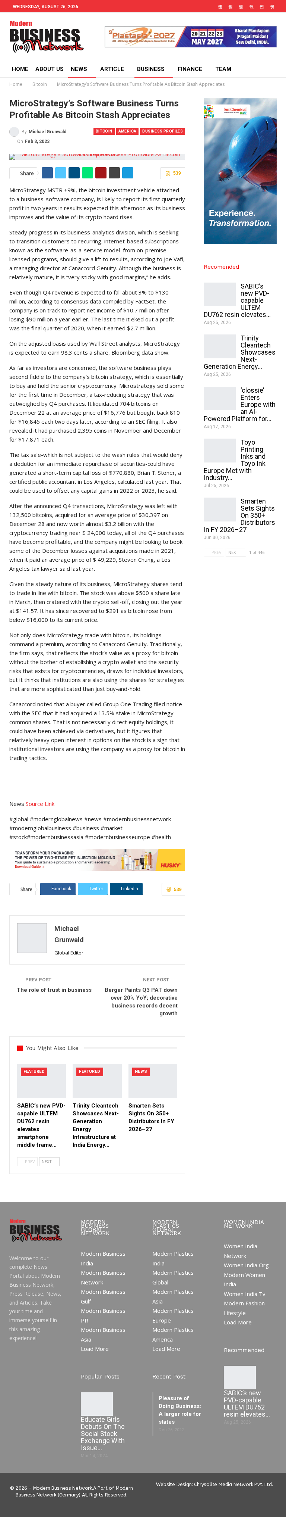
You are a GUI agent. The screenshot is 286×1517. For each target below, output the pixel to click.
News (141, 1071)
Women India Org (246, 1265)
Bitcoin (104, 131)
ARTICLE (112, 69)
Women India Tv (245, 1294)
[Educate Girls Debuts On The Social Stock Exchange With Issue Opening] (97, 1404)
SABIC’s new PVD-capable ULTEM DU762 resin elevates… (247, 1403)
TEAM (223, 69)
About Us (49, 69)
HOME (20, 69)
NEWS (79, 69)
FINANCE (190, 69)
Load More (95, 1348)
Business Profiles (162, 131)
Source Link (40, 803)
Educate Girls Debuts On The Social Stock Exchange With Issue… (103, 1433)
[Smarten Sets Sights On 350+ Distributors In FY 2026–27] (152, 1081)
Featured (34, 1071)
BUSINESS (151, 69)
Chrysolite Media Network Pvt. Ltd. (233, 1484)
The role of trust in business (54, 990)
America (127, 131)
